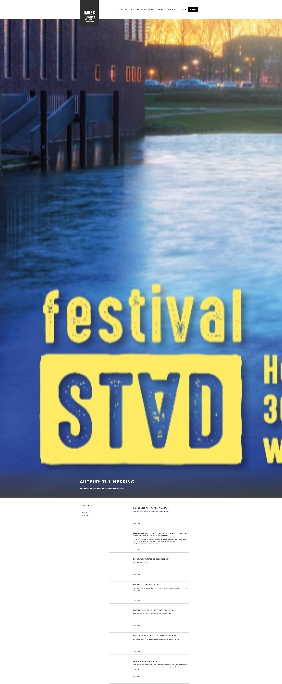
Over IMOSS (136, 9)
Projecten (124, 9)
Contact (193, 9)
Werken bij (149, 9)
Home (114, 9)
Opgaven (161, 9)
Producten (172, 9)
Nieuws (183, 9)
